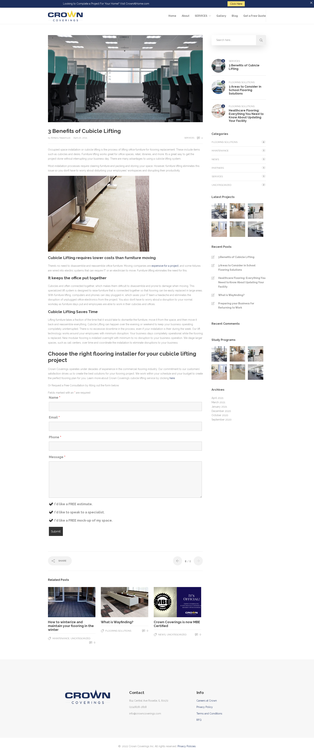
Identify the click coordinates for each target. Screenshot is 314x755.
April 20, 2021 (80, 138)
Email (54, 417)
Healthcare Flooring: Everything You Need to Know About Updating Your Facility (241, 282)
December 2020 (221, 411)
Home (172, 15)
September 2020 (222, 419)
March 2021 (218, 402)
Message (57, 457)
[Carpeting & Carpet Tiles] (219, 211)
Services (189, 138)
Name (54, 397)
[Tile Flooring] (255, 211)
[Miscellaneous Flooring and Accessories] (255, 229)
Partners (218, 168)
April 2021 (217, 397)
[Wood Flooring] (219, 229)
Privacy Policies (187, 746)
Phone (55, 437)
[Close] (311, 2)
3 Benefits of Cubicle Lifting (236, 257)
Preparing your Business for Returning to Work (236, 305)
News (162, 634)
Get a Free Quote (254, 15)
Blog (235, 15)
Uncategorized (80, 638)
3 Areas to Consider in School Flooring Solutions (236, 267)
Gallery (221, 15)
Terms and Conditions (209, 713)
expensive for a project (165, 265)
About (185, 15)
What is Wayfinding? (231, 295)
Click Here (236, 3)
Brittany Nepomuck (61, 138)
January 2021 (219, 406)
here (172, 378)
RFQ (199, 719)
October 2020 (220, 415)
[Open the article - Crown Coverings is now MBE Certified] (166, 602)
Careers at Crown (206, 700)
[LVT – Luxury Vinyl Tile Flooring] (237, 211)
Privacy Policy (204, 707)
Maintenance (61, 638)
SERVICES (201, 15)
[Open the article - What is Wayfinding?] (113, 602)
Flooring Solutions (118, 630)
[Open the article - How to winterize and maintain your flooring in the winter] (60, 602)
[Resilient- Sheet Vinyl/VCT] (237, 229)
